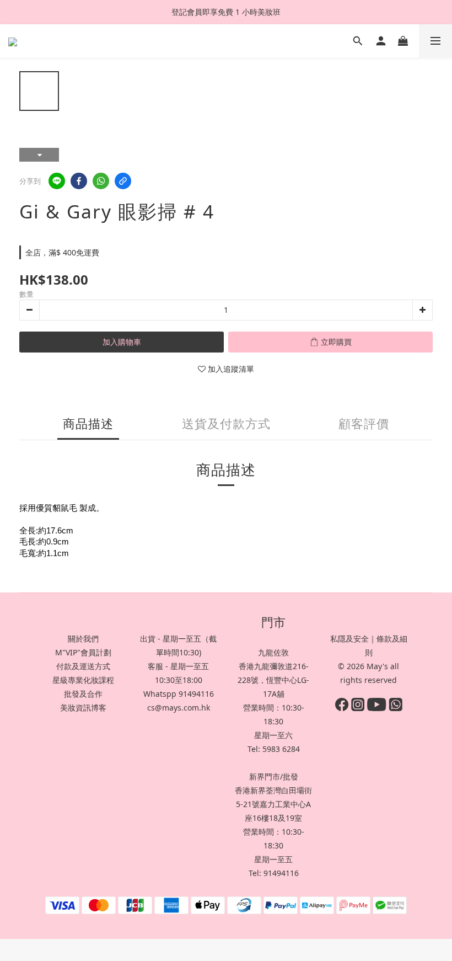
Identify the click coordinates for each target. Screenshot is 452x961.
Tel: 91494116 (274, 873)
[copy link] (123, 181)
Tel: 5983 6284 (273, 749)
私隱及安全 (349, 638)
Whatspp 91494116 (178, 693)
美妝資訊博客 (83, 707)
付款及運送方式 (83, 666)
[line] (57, 181)
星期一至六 (273, 735)
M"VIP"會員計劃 (83, 652)
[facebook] (79, 181)
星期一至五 (273, 859)
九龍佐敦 (273, 652)
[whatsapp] (101, 181)
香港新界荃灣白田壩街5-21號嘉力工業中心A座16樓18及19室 (273, 804)
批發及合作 (83, 693)
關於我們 (83, 638)
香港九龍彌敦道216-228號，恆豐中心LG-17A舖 (273, 680)
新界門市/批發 (273, 776)
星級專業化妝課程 (83, 680)
